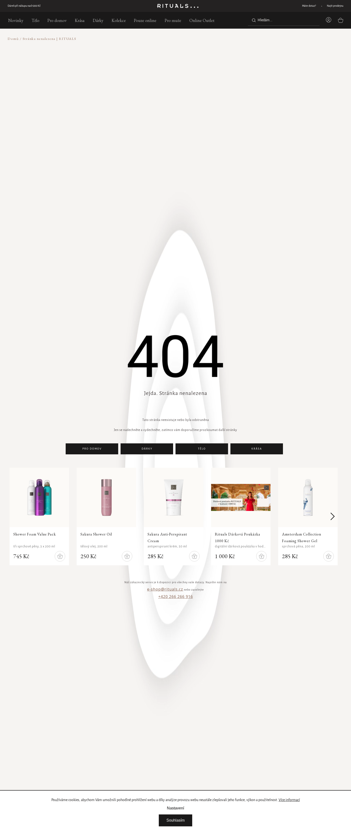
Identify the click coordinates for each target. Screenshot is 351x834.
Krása (256, 448)
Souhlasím (175, 820)
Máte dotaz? (309, 6)
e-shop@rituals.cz (165, 589)
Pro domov (92, 448)
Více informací (289, 800)
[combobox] (283, 20)
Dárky (147, 448)
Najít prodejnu (335, 6)
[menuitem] (15, 20)
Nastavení (175, 808)
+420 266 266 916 (175, 596)
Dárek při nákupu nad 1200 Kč (24, 6)
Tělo (202, 448)
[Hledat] (253, 20)
